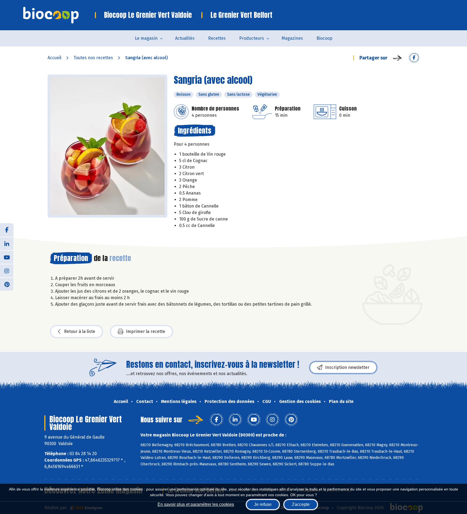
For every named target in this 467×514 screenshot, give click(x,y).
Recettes (217, 38)
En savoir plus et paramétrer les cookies (196, 504)
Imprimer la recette (145, 331)
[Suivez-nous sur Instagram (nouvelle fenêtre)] (7, 270)
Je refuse (263, 504)
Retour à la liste (79, 331)
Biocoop (324, 38)
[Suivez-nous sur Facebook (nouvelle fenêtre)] (7, 230)
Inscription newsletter (347, 367)
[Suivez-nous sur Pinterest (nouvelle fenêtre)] (7, 284)
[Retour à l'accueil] (59, 15)
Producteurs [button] (251, 38)
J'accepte (301, 504)
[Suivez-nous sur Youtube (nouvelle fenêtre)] (7, 257)
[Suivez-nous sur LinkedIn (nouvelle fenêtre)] (7, 243)
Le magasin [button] (146, 38)
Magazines (292, 38)
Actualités (185, 38)
